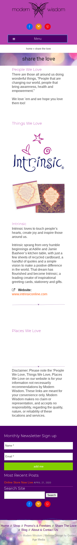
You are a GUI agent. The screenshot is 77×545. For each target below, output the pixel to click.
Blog (24, 529)
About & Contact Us (44, 529)
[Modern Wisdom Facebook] (29, 27)
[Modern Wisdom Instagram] (39, 27)
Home (29, 48)
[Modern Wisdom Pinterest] (48, 27)
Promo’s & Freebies (37, 525)
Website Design (53, 535)
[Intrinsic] (38, 152)
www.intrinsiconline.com (29, 294)
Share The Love (65, 525)
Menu (37, 39)
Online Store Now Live (18, 482)
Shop (16, 525)
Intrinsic (19, 224)
